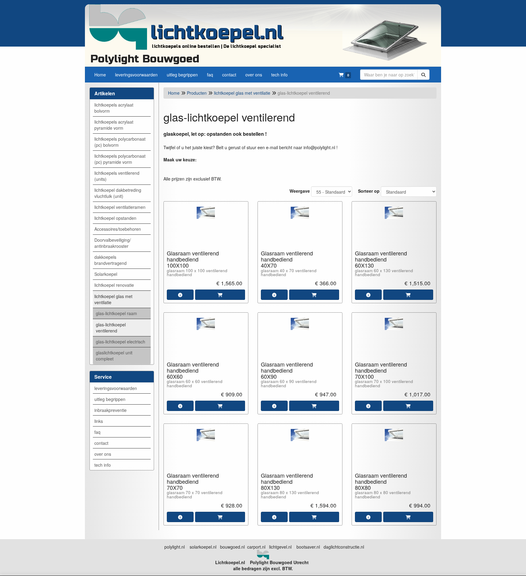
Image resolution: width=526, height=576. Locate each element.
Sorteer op (369, 191)
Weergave (299, 191)
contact (101, 443)
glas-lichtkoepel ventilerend (111, 327)
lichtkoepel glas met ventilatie (113, 299)
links (98, 421)
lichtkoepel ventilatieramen (120, 207)
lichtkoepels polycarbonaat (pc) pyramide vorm (120, 159)
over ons (102, 454)
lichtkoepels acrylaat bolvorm (113, 108)
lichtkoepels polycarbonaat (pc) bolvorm (120, 142)
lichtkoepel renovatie (114, 285)
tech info (102, 465)
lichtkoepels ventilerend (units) (116, 176)
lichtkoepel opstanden (115, 218)
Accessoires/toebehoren (117, 229)
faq (97, 432)
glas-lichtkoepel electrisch (120, 342)
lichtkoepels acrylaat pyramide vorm (113, 125)
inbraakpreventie (110, 410)
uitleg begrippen (109, 399)
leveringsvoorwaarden (115, 388)
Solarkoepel (105, 274)
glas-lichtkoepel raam (116, 313)
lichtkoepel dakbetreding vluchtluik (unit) (117, 193)
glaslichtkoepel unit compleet (114, 355)
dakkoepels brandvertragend (110, 260)
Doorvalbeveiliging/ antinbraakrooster (112, 243)
